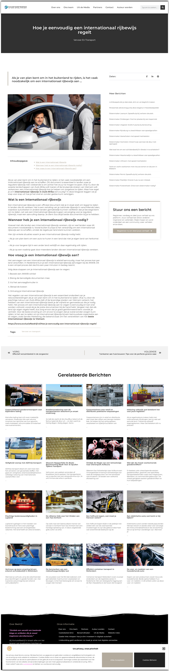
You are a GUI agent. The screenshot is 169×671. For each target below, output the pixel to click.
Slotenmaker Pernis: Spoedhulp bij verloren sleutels (130, 174)
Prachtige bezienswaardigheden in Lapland (21, 517)
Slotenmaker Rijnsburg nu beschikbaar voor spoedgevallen (133, 130)
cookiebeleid (27, 664)
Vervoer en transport (85, 40)
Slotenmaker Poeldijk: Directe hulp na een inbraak (129, 180)
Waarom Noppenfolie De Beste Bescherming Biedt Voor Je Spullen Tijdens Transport (62, 464)
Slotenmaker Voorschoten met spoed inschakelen (129, 136)
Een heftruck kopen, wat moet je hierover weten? (101, 517)
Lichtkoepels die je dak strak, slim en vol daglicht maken (132, 102)
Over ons (55, 7)
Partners (97, 7)
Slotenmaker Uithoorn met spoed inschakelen (128, 161)
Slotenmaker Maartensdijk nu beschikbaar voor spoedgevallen (134, 155)
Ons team (68, 7)
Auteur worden (125, 7)
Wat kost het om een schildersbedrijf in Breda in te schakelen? (134, 150)
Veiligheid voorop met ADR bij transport (23, 463)
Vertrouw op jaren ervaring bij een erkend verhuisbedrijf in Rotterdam (21, 570)
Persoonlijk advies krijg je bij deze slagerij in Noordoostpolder (134, 108)
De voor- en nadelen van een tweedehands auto (140, 570)
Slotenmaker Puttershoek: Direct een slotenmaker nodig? (132, 186)
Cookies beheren (150, 660)
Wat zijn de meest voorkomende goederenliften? (142, 464)
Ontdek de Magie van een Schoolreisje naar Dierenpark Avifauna (103, 464)
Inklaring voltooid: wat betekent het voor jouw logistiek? (143, 410)
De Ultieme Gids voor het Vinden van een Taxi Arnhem (63, 517)
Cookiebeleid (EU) (66, 633)
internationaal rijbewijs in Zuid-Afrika (34, 192)
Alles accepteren (117, 660)
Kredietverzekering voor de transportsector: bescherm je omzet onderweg (62, 411)
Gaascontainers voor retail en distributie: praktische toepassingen (102, 410)
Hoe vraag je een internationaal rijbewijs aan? (56, 168)
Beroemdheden (83, 633)
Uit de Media (83, 7)
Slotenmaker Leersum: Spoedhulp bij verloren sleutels (131, 113)
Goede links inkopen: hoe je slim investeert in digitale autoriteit (85, 636)
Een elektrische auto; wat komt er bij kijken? (143, 517)
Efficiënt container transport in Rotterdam (100, 570)
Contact (110, 7)
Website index (114, 633)
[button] (164, 648)
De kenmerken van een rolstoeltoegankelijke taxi (57, 570)
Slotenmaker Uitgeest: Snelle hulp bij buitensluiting (130, 125)
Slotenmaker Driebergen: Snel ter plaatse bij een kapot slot (133, 119)
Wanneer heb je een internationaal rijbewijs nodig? (59, 165)
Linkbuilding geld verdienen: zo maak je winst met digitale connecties (88, 640)
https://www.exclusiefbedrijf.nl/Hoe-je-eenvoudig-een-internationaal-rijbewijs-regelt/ (52, 324)
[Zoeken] (162, 7)
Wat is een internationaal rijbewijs (51, 162)
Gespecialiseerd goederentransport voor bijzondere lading (23, 410)
